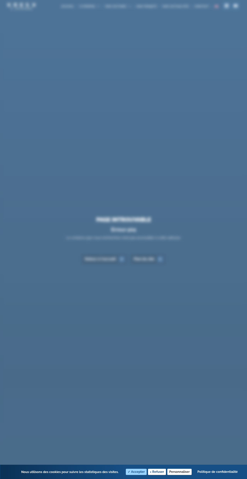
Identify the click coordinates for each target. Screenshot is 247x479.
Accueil (67, 6)
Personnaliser (179, 472)
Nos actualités (176, 6)
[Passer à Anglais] (216, 6)
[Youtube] (235, 6)
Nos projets (147, 6)
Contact (202, 6)
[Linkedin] (226, 6)
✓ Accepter (136, 472)
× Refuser (157, 472)
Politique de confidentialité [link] (217, 472)
